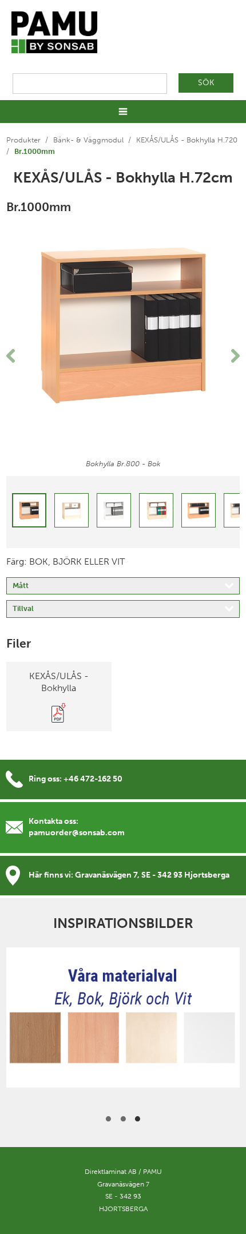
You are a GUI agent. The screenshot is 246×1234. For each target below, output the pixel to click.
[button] (23, 355)
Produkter (23, 140)
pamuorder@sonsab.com (77, 833)
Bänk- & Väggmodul (88, 140)
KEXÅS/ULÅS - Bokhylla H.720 (186, 140)
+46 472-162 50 (93, 779)
